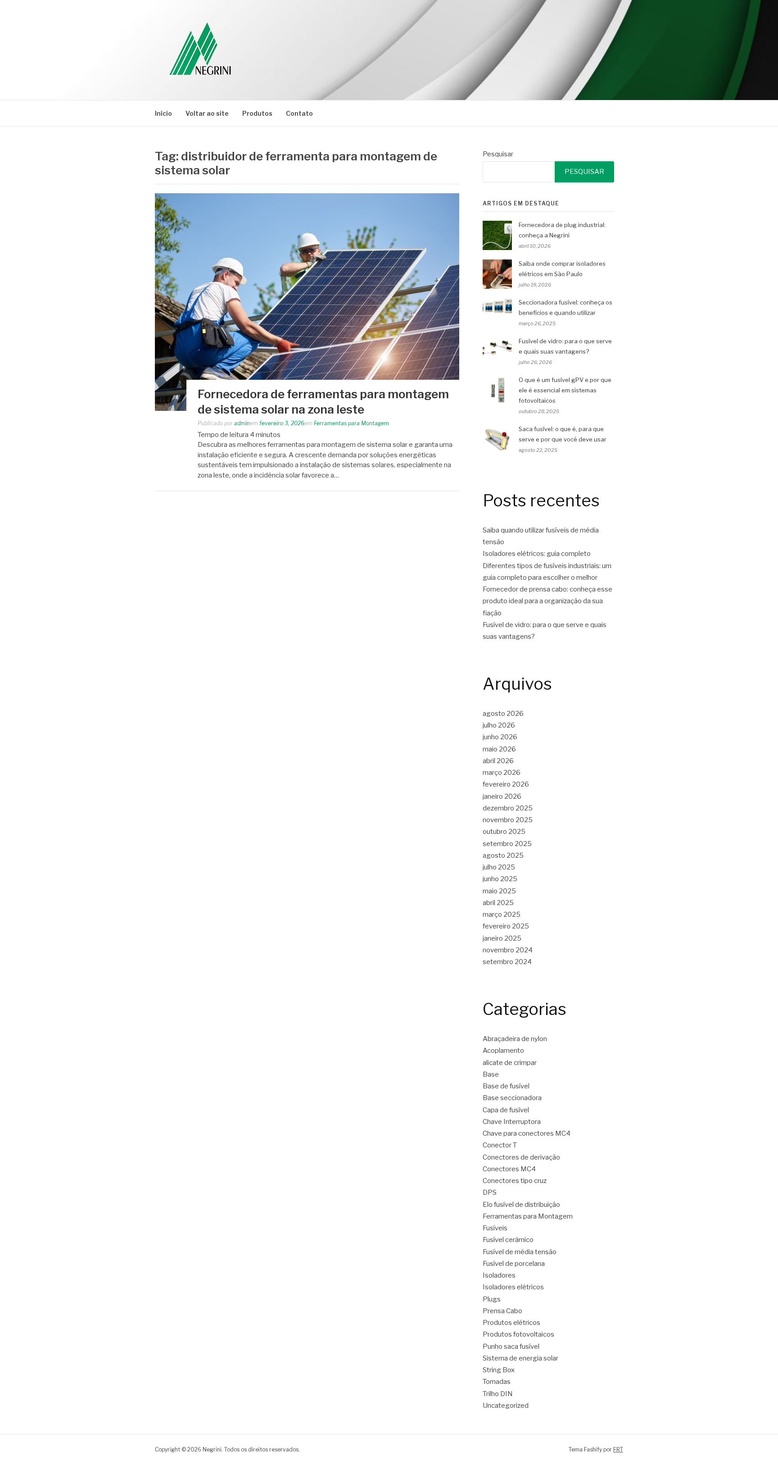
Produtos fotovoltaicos (518, 1334)
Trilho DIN (498, 1394)
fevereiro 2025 (506, 926)
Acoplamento (503, 1050)
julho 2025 (499, 867)
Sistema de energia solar (520, 1358)
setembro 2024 (507, 962)
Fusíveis (495, 1228)
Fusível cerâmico (508, 1240)
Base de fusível (506, 1086)
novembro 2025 (508, 820)
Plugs (492, 1299)
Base (491, 1074)
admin (242, 423)
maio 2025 (499, 891)
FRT (618, 1449)
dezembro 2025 (508, 808)
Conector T (500, 1145)
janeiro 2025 (502, 938)
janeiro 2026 (502, 796)
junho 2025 (500, 879)
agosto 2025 (503, 855)
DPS (490, 1192)
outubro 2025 (504, 832)
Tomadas (497, 1382)
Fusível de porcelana (514, 1264)
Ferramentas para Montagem (351, 423)
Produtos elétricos (511, 1323)
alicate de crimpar (510, 1063)
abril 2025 (498, 903)
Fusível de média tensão (519, 1252)
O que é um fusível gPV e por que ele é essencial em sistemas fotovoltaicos (565, 390)
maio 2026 (499, 749)
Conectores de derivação (521, 1157)
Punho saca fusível (511, 1346)
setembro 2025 (507, 844)
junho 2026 (500, 737)
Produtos (257, 113)
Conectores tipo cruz (515, 1181)
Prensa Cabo (502, 1311)
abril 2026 (498, 761)
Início (163, 113)
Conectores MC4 (509, 1169)
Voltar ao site (207, 113)
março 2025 (501, 914)
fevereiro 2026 (506, 784)
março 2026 (501, 773)
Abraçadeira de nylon (515, 1039)
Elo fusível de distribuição (521, 1205)
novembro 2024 (508, 950)
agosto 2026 (503, 714)
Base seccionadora (512, 1098)
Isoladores (499, 1275)
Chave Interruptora (512, 1122)
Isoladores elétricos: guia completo (537, 554)
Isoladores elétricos (513, 1287)
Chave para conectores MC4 (526, 1133)
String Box (499, 1370)
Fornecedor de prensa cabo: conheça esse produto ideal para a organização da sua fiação (547, 601)
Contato (299, 113)
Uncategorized (506, 1405)
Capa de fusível (506, 1110)
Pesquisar (498, 154)
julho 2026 (499, 725)
